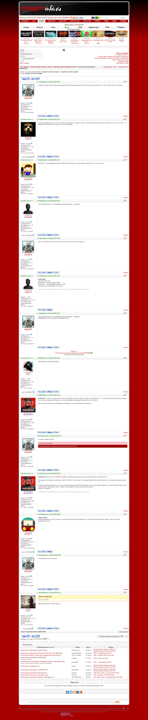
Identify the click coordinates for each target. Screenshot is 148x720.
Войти (22, 61)
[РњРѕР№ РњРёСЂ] (77, 692)
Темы (53, 27)
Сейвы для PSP (83, 702)
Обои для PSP (54, 702)
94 (28, 383)
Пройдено (122, 40)
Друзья (23, 111)
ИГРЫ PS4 (51, 21)
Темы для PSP (73, 702)
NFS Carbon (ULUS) (110, 40)
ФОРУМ (41, 21)
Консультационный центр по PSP (65, 67)
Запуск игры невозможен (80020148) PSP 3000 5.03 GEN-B (40, 653)
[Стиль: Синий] (95, 18)
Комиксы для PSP (95, 702)
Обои (80, 27)
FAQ (60, 17)
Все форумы (24, 67)
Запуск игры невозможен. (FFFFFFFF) (33, 670)
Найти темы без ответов (120, 60)
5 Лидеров (121, 27)
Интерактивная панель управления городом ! (74, 353)
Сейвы (66, 27)
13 (29, 104)
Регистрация (24, 63)
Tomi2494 (86, 43)
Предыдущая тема (109, 67)
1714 (29, 298)
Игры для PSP (44, 702)
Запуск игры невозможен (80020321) (33, 673)
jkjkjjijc (98, 43)
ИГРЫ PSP (62, 21)
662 (29, 540)
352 (29, 145)
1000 (29, 301)
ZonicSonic (51, 43)
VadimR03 (26, 43)
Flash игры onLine (33, 702)
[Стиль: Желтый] (99, 18)
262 (29, 380)
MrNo (121, 41)
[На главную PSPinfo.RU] (74, 4)
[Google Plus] (80, 692)
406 (29, 620)
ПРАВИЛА (66, 17)
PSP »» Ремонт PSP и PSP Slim (104, 655)
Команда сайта (52, 17)
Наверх (125, 116)
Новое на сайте (31, 17)
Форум (103, 702)
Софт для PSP (63, 702)
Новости (40, 27)
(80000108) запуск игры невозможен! (33, 675)
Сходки (26, 27)
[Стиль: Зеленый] (97, 18)
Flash (107, 27)
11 (28, 148)
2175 (29, 617)
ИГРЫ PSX (87, 21)
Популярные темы (122, 63)
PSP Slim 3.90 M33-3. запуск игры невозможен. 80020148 (40, 655)
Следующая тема (123, 67)
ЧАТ (33, 21)
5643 (29, 421)
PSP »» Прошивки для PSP (102, 653)
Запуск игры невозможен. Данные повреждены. (36, 677)
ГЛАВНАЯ (25, 21)
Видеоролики (94, 27)
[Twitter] (70, 692)
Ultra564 (110, 41)
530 (29, 186)
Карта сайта (110, 702)
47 (28, 543)
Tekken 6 (63, 40)
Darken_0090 (63, 41)
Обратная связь (42, 17)
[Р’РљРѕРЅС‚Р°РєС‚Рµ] (67, 692)
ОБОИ (114, 21)
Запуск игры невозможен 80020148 (32, 650)
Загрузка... (74, 351)
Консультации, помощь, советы (41, 67)
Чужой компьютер (28, 58)
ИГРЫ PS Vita (75, 21)
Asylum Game (75, 43)
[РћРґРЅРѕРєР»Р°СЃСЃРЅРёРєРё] (74, 692)
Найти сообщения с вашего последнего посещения (111, 58)
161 (29, 424)
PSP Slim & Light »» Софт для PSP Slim (106, 673)
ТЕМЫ (106, 21)
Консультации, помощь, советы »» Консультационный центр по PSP (105, 650)
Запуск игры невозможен (29, 666)
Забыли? (29, 54)
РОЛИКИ (123, 21)
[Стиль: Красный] (93, 18)
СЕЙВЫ (97, 21)
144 (29, 223)
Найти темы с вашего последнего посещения (113, 56)
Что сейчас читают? (121, 55)
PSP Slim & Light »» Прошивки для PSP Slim (108, 677)
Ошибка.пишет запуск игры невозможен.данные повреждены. (41, 661)
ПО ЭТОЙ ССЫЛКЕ (59, 477)
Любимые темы (123, 61)
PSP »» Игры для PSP (101, 658)
